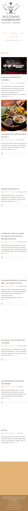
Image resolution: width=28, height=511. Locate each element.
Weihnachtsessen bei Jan (10, 189)
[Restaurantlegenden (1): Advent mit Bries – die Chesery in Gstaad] (14, 267)
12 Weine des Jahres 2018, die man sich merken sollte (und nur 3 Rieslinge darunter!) (12, 236)
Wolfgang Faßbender (9, 83)
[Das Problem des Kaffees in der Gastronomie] (14, 368)
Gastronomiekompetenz (14, 40)
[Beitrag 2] (14, 414)
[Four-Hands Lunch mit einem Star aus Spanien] (14, 320)
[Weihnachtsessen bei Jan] (14, 169)
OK (11, 503)
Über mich (13, 33)
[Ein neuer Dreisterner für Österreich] (14, 65)
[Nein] (26, 503)
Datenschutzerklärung (14, 507)
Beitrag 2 (4, 430)
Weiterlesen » (10, 96)
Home (5, 33)
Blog (22, 33)
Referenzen (13, 36)
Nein (16, 503)
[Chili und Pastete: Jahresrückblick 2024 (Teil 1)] (14, 115)
